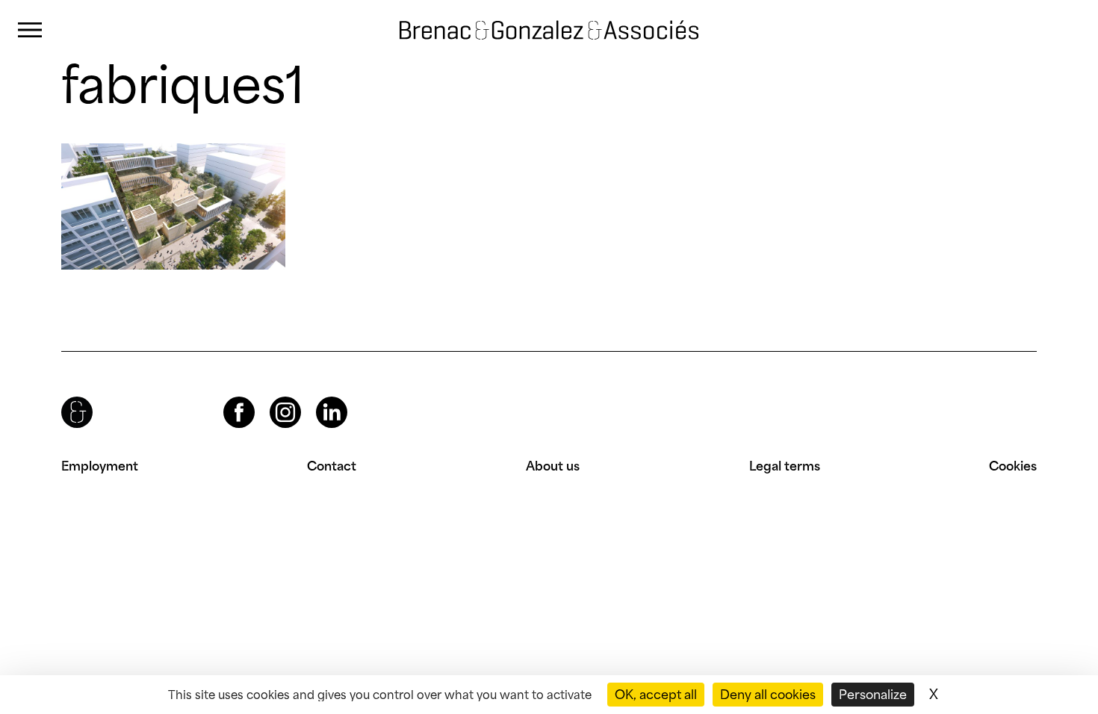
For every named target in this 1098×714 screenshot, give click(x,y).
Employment (99, 466)
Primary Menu (30, 30)
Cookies (1013, 466)
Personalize (873, 694)
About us (553, 466)
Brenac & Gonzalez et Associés (534, 17)
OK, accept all (656, 694)
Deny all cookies (768, 694)
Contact (331, 466)
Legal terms (784, 466)
